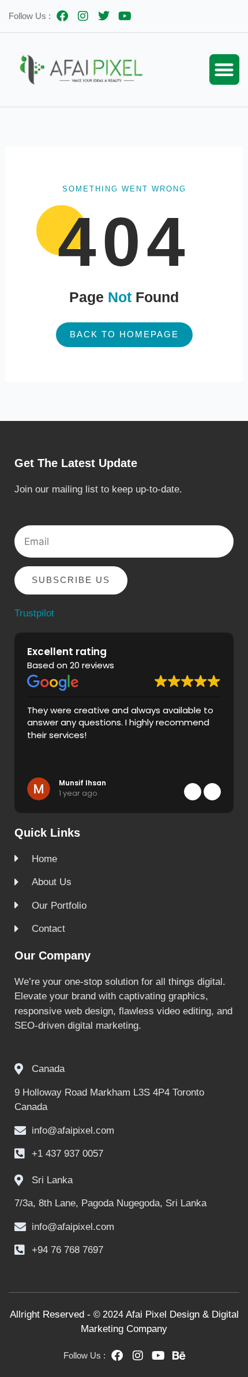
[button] (224, 69)
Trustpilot (34, 613)
